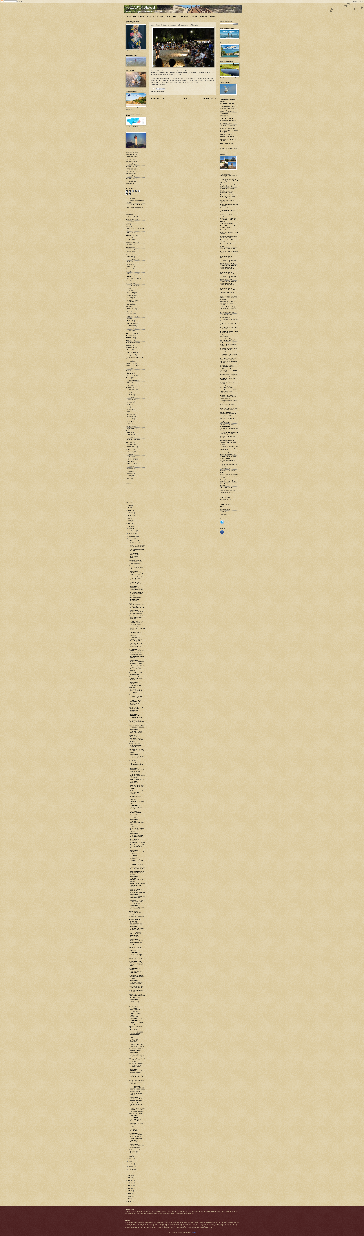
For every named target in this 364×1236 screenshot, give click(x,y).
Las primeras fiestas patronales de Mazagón (227, 365)
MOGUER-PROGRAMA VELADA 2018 (136, 673)
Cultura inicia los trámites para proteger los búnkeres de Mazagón (229, 181)
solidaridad (129, 452)
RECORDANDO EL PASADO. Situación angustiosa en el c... (136, 1071)
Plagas (128, 407)
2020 (129, 521)
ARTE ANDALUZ (225, 499)
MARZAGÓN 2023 (131, 159)
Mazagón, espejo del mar (227, 440)
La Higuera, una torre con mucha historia (228, 335)
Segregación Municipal (133, 439)
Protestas (128, 419)
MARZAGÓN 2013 (131, 183)
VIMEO (222, 507)
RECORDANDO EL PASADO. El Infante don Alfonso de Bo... (136, 612)
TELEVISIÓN (130, 461)
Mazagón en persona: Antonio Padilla (226, 421)
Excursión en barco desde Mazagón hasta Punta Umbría (136, 872)
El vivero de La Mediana (227, 248)
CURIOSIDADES (131, 286)
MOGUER (160, 16)
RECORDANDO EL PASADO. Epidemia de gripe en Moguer (136, 770)
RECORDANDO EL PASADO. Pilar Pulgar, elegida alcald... (136, 573)
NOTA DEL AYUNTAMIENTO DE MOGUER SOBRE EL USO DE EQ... (136, 690)
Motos (128, 370)
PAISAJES (129, 395)
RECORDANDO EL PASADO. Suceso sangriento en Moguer (136, 1054)
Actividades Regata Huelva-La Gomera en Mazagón (136, 721)
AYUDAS (129, 257)
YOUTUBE (223, 514)
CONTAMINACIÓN (132, 278)
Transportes (129, 468)
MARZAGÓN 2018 (131, 171)
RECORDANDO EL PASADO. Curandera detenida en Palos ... (136, 807)
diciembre (132, 528)
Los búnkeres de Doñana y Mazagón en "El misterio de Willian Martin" (228, 370)
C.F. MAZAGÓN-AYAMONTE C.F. (135, 541)
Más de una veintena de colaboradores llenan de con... (136, 593)
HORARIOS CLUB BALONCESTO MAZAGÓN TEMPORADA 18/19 (136, 922)
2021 (129, 518)
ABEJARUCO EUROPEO (227, 99)
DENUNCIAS (130, 293)
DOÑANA (175, 16)
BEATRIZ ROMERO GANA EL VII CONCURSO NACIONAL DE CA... (136, 1016)
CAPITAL (129, 264)
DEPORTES (203, 16)
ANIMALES (129, 232)
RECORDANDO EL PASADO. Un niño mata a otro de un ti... (136, 731)
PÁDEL (128, 392)
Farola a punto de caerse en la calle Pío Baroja (136, 863)
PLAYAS (128, 409)
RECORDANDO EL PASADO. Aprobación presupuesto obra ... (136, 650)
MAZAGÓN (150, 16)
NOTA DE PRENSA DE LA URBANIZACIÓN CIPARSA (137, 1060)
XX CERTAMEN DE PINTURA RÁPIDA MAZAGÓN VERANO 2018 (136, 963)
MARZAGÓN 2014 (131, 181)
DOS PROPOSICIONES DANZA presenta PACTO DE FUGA (136, 1033)
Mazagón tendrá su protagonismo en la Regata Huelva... (135, 745)
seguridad (129, 442)
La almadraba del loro (227, 312)
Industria (128, 350)
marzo (131, 1166)
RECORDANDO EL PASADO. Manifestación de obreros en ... (135, 970)
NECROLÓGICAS (131, 380)
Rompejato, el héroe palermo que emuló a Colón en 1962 (229, 480)
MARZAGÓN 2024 (132, 157)
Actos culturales (131, 219)
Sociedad (128, 449)
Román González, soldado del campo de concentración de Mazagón (229, 476)
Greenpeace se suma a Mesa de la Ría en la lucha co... (135, 1093)
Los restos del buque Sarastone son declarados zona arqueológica (228, 396)
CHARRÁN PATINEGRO (227, 106)
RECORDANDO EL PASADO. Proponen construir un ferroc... (136, 835)
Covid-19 (128, 281)
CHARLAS (129, 266)
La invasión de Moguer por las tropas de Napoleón (228, 339)
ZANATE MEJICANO (226, 143)
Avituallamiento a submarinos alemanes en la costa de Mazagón (228, 175)
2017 (129, 1175)
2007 (129, 1201)
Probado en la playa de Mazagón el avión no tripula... (136, 1125)
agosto (131, 539)
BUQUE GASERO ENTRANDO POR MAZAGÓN (135, 813)
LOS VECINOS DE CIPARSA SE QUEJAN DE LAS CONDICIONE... (137, 1087)
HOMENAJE (129, 340)
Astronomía (129, 244)
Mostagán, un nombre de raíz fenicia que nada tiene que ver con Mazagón (229, 448)
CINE (127, 271)
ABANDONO (130, 214)
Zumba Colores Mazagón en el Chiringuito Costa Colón (137, 751)
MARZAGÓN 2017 (131, 174)
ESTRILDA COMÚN (226, 123)
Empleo (128, 311)
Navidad (128, 378)
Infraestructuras (131, 352)
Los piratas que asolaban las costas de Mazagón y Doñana (229, 375)
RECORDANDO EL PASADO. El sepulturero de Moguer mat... (136, 822)
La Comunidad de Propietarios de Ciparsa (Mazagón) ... (137, 775)
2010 (129, 1193)
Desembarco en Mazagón (227, 188)
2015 (129, 1180)
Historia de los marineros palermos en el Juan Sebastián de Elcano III (228, 267)
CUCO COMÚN (224, 116)
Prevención (129, 416)
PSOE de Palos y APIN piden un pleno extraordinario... (136, 599)
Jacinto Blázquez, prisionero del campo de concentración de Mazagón (228, 298)
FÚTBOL (128, 330)
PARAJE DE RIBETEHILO (134, 204)
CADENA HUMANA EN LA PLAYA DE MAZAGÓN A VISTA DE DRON (136, 668)
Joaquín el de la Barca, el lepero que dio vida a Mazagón (227, 303)
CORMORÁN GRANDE (227, 111)
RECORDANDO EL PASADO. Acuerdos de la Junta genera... (136, 852)
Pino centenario (225, 468)
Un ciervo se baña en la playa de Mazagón (136, 1049)
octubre (131, 533)
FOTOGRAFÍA (130, 328)
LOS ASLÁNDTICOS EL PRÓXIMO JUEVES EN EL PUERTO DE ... (136, 623)
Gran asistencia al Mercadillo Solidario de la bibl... (137, 913)
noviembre (132, 531)
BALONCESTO (130, 259)
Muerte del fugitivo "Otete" (228, 454)
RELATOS (129, 432)
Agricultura (129, 221)
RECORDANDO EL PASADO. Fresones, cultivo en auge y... (136, 1134)
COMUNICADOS (131, 273)
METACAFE (224, 511)
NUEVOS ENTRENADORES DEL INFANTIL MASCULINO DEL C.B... (137, 605)
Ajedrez (128, 226)
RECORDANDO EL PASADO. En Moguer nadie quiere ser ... (136, 1022)
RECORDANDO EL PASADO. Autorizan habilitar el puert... (136, 954)
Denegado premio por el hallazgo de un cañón (227, 185)
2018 (129, 526)
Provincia (129, 421)
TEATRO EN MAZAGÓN (136, 917)
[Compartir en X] (160, 89)
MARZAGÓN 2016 (131, 176)
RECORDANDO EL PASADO (135, 428)
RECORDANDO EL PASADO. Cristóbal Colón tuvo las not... (136, 1098)
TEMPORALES (130, 464)
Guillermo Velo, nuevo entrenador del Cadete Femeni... (136, 656)
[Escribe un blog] (159, 89)
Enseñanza (129, 313)
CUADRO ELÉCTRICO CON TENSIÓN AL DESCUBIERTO (136, 1065)
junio (131, 1158)
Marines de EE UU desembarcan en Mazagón (228, 412)
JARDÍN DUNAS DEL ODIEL (134, 207)
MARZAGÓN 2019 (131, 169)
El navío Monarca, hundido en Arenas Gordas (228, 226)
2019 (129, 523)
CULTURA (194, 16)
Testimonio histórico (226, 492)
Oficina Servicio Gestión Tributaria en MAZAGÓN (136, 1151)
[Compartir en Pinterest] (164, 89)
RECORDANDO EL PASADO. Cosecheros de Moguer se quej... (136, 661)
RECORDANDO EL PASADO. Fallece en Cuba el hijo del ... (136, 639)
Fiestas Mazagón (131, 323)
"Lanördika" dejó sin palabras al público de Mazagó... (136, 798)
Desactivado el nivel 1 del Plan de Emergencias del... (136, 1104)
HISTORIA (184, 16)
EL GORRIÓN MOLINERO (228, 121)
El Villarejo (223, 246)
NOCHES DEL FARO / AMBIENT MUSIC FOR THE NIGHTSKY (137, 996)
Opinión (128, 387)
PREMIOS (129, 414)
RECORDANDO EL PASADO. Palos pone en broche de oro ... (136, 928)
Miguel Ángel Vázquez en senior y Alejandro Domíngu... (136, 1082)
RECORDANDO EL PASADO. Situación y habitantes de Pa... (136, 907)
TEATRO (128, 456)
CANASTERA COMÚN (227, 104)
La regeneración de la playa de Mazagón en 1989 (228, 348)
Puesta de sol (130, 426)
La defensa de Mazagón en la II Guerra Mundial (229, 331)
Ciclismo (128, 269)
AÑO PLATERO (130, 235)
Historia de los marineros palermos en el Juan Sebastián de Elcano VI (228, 283)
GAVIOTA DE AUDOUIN (227, 125)
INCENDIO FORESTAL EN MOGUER (136, 1114)
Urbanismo (129, 473)
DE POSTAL (129, 290)
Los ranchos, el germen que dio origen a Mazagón (228, 386)
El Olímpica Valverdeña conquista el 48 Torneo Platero (136, 786)
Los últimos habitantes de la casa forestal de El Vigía (229, 409)
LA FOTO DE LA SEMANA (134, 357)
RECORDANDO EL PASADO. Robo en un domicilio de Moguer (136, 588)
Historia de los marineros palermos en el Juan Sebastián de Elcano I (228, 256)
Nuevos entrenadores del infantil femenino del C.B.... (136, 567)
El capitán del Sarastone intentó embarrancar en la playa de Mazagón (228, 196)
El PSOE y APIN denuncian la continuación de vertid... (137, 841)
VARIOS (128, 476)
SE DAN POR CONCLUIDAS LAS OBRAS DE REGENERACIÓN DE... (136, 858)
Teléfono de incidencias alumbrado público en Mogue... (136, 976)
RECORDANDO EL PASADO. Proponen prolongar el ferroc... (136, 684)
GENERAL (129, 335)
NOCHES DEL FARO (135, 958)
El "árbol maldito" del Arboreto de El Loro (226, 191)
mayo (131, 1161)
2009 (129, 1196)
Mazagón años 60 (225, 416)
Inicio (129, 16)
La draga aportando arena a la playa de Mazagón (137, 867)
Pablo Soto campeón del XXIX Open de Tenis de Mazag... (136, 846)
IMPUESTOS (130, 347)
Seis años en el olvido (226, 487)
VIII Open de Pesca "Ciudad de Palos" (135, 583)
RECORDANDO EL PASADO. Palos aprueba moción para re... (136, 1002)
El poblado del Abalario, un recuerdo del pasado (228, 236)
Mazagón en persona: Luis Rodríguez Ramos (228, 425)
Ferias (128, 318)
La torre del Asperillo (226, 352)
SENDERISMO (130, 447)
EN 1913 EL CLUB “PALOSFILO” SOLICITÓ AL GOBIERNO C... (134, 1040)
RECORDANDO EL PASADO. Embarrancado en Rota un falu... (136, 879)
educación (129, 306)
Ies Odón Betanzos (131, 342)
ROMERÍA (129, 435)
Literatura (129, 361)
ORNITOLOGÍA (131, 390)
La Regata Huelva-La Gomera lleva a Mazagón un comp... (135, 645)
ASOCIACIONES (131, 242)
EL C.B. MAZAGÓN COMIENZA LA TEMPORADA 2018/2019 (135, 703)
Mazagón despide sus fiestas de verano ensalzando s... (135, 1028)
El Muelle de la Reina (226, 223)
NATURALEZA (130, 375)
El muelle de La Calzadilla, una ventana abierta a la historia (228, 220)
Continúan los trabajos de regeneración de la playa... (137, 885)
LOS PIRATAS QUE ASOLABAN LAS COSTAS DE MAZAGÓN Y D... (135, 934)
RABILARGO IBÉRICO (227, 134)
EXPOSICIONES (131, 316)
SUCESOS (212, 16)
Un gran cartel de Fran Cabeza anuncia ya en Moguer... (136, 678)
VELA (127, 478)
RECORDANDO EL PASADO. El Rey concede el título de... (136, 716)
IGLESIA (128, 345)
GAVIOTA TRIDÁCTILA (227, 128)
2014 (129, 1183)
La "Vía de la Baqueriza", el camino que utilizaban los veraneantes (228, 308)
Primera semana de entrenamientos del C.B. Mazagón (137, 634)
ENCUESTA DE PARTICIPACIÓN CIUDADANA (135, 1119)
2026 (129, 505)
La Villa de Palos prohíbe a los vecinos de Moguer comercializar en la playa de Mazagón (228, 360)
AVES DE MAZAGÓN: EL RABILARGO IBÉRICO (137, 726)
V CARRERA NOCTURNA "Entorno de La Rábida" (137, 1045)
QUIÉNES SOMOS (138, 16)
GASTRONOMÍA (131, 333)
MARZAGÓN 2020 (132, 166)
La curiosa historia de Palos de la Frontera (228, 324)
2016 (129, 1178)
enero (131, 1172)
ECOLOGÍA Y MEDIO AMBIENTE (132, 301)
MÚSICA (128, 373)
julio (130, 1156)
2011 (129, 1191)
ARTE (127, 237)
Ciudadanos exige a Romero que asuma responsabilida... (135, 562)
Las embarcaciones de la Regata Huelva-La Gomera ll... (136, 578)
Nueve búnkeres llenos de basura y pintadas (228, 457)
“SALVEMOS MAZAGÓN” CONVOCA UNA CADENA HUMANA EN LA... (136, 738)
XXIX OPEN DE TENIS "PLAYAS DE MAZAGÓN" (136, 1140)
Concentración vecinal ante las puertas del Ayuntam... (136, 617)
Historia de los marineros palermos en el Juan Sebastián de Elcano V (228, 278)
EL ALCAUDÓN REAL (227, 118)
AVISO (128, 254)
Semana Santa (130, 444)
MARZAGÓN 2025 (131, 154)
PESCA (128, 404)
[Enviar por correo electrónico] (157, 89)
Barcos (128, 261)
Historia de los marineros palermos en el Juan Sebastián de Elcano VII (228, 288)
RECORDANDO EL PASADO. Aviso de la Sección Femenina (136, 940)
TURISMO (129, 471)
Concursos (129, 276)
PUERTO (128, 423)
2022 (129, 515)
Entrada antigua (209, 98)
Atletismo (129, 247)
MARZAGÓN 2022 (131, 162)
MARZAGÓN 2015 (131, 178)
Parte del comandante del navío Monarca (228, 461)
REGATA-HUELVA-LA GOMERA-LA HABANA (136, 792)
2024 (129, 510)
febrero (131, 1169)
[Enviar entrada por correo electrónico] (153, 88)
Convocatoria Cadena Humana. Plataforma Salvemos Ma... (136, 696)
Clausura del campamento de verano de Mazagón (137, 545)
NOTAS (128, 383)
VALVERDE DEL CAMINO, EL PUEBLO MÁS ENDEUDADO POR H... (136, 829)
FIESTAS (128, 321)
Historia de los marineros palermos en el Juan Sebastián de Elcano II (228, 262)
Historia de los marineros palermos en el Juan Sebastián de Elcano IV (228, 272)
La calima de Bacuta (226, 314)
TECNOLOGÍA (130, 459)
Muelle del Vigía (225, 452)
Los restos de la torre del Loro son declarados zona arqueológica (229, 391)
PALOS (168, 16)
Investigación (130, 355)
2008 (129, 1198)
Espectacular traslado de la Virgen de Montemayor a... (136, 781)
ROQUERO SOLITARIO (227, 137)
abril (130, 1164)
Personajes (129, 402)
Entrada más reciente (158, 98)
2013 (129, 1185)
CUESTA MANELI (131, 198)
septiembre (132, 536)
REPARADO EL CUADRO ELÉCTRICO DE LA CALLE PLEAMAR (137, 902)
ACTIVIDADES (130, 216)
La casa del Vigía (225, 317)
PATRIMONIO (130, 399)
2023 (129, 513)
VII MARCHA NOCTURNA (133, 1129)
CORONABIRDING (226, 113)
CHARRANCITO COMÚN (228, 109)
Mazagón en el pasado (227, 418)
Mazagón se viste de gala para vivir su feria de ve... (136, 1076)
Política (128, 411)
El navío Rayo (224, 230)
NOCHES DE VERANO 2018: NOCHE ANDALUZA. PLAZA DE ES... (136, 710)
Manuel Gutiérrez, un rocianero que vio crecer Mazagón (137, 949)
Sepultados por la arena (227, 490)
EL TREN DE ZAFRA (135, 944)
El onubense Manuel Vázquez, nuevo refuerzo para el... (137, 628)
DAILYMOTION (225, 509)
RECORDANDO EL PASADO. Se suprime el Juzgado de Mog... (137, 896)
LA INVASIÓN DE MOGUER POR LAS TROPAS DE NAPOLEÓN (135, 555)
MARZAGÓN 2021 (131, 164)
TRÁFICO (129, 466)
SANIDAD (129, 437)
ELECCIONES (130, 309)
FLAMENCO (130, 326)
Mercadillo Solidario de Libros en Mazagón (136, 987)
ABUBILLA (223, 101)
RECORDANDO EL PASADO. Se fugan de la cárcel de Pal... (136, 756)
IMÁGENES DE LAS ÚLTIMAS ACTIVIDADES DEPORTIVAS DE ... (135, 1009)
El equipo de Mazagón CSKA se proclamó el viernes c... (136, 764)
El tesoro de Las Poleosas (227, 244)
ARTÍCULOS (130, 240)
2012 (129, 1188)
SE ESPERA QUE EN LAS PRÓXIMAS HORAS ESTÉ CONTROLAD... (137, 1110)
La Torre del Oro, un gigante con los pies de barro (228, 355)
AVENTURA (129, 249)
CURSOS (128, 288)
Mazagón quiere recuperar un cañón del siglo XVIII (229, 433)
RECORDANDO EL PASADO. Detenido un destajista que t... (136, 1146)
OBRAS (128, 385)
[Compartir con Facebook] (162, 89)
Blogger (193, 1232)
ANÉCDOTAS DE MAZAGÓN (135, 229)
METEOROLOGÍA (131, 366)
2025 (129, 507)
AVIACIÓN (129, 252)
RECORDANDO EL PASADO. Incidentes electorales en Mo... (136, 982)
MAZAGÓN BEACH (140, 7)
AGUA (128, 224)
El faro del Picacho (225, 208)
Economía (129, 304)
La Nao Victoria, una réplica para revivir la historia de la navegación (228, 344)
